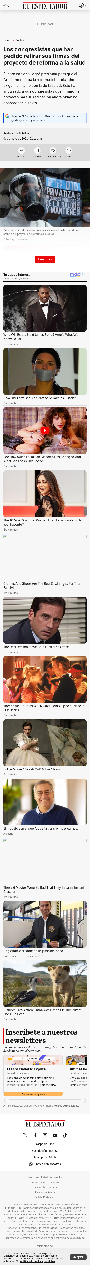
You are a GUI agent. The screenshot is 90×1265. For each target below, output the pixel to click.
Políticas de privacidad (45, 1187)
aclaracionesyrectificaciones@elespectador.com (45, 1224)
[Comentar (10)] (53, 151)
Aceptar (78, 1257)
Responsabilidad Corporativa (45, 1177)
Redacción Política (16, 133)
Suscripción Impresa (45, 1151)
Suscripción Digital (45, 1157)
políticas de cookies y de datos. (37, 1261)
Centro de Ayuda (45, 1192)
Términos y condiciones (45, 1182)
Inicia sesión (15, 1085)
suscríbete (32, 1085)
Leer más (45, 259)
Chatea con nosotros (47, 1164)
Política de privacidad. (66, 1105)
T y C (40, 1105)
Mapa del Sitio (45, 1144)
